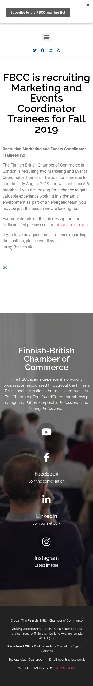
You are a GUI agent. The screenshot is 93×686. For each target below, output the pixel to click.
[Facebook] (43, 50)
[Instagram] (58, 50)
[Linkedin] (50, 50)
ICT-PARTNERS (64, 668)
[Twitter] (35, 50)
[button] (46, 37)
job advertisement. (72, 224)
